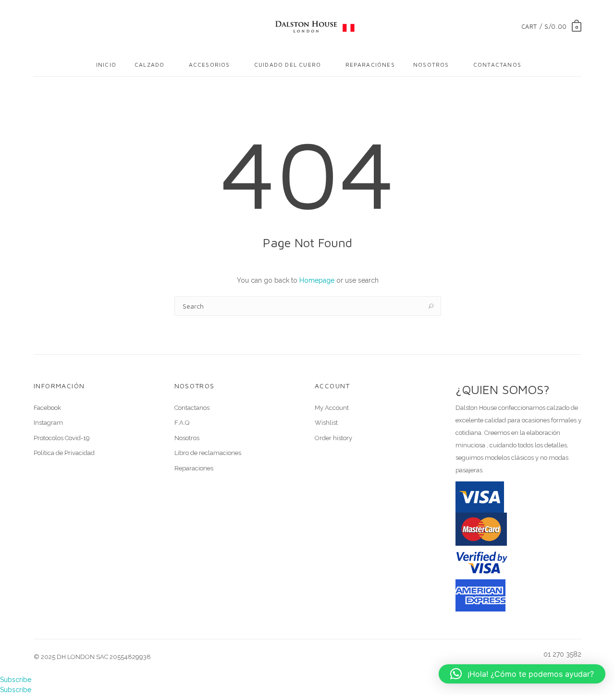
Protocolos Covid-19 (62, 438)
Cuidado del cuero (287, 64)
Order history (333, 438)
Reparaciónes (370, 64)
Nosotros (431, 64)
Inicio (106, 64)
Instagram (48, 422)
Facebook (47, 407)
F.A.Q (181, 422)
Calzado (149, 64)
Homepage (316, 280)
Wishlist (326, 422)
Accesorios (209, 64)
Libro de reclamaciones (207, 452)
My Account (332, 407)
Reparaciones (193, 468)
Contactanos (497, 64)
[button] (522, 673)
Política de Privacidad (64, 452)
